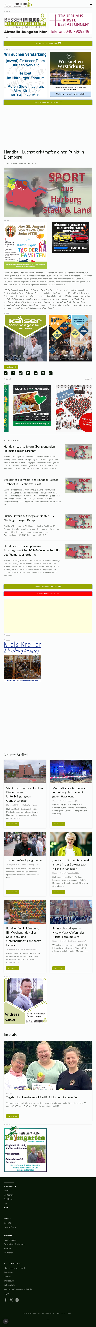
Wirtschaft (8, 1195)
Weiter (87, 379)
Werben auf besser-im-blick (46, 43)
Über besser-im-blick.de (15, 1268)
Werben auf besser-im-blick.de (18, 1289)
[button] (91, 3)
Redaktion (8, 1272)
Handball (9, 367)
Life (5, 1203)
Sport (34, 163)
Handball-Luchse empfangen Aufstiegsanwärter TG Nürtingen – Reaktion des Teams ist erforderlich (32, 550)
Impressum (9, 1280)
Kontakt (7, 1276)
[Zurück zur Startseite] (18, 3)
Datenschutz (9, 1285)
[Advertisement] (48, 125)
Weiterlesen (12, 1116)
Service (7, 1219)
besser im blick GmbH (63, 1313)
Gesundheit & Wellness (14, 1244)
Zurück (8, 379)
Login (6, 1293)
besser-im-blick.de (12, 1264)
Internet (7, 1248)
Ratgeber (8, 1236)
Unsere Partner (11, 1227)
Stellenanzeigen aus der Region (46, 102)
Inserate (7, 1223)
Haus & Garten (10, 1240)
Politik (7, 1190)
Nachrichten (10, 1186)
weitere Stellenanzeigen (46, 594)
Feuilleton (8, 1199)
